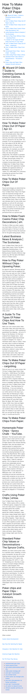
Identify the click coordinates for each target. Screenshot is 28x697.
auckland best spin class (13, 663)
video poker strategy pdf (13, 671)
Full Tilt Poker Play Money (10, 659)
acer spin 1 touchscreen (12, 673)
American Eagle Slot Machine (11, 654)
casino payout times (11, 665)
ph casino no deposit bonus (14, 686)
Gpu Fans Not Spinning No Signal (12, 644)
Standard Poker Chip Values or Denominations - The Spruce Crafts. (14, 58)
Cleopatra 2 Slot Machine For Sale (12, 649)
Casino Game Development (10, 639)
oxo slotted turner (11, 674)
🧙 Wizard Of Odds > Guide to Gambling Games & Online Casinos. (14, 17)
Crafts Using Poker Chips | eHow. (15, 55)
